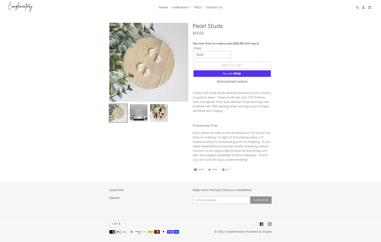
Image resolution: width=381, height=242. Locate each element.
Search (114, 198)
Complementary (235, 232)
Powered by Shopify (259, 232)
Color (197, 48)
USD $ (116, 224)
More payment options (232, 81)
